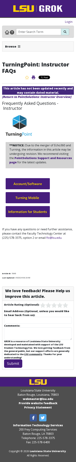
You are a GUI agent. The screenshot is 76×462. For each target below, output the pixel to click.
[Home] (7, 32)
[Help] (12, 32)
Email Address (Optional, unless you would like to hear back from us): (36, 313)
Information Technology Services (38, 425)
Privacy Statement (38, 407)
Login (68, 22)
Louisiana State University (48, 451)
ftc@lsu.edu (54, 238)
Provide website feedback (38, 403)
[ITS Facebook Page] (33, 417)
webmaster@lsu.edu (38, 399)
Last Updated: (8, 278)
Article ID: (6, 273)
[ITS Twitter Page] (42, 417)
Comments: (12, 325)
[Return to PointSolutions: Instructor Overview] (36, 97)
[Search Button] (65, 31)
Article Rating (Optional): (21, 304)
